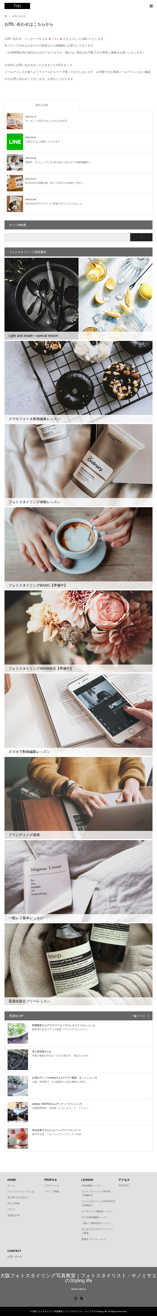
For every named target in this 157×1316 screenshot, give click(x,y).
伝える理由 (13, 1203)
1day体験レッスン (91, 1185)
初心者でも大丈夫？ (18, 1197)
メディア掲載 (51, 1191)
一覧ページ (138, 1015)
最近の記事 (42, 105)
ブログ (11, 1209)
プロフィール (51, 1185)
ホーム (11, 1185)
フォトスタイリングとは (20, 1191)
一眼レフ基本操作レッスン (96, 1223)
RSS (81, 1298)
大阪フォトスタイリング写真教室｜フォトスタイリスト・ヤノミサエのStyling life (78, 1278)
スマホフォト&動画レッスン (96, 1211)
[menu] (151, 6)
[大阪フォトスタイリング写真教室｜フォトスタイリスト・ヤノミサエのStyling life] (17, 6)
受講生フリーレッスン (93, 1239)
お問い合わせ (14, 1256)
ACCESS (123, 1185)
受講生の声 (13, 1215)
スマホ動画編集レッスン (94, 1217)
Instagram (75, 1298)
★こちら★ (55, 38)
